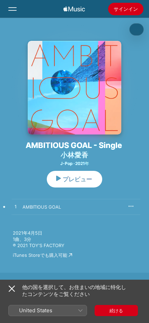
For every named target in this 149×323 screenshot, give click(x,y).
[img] (74, 9)
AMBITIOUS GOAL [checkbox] (42, 207)
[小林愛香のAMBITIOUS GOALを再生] (16, 207)
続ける (116, 310)
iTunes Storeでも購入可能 (40, 255)
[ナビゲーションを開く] (12, 9)
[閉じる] (12, 289)
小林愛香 (74, 155)
